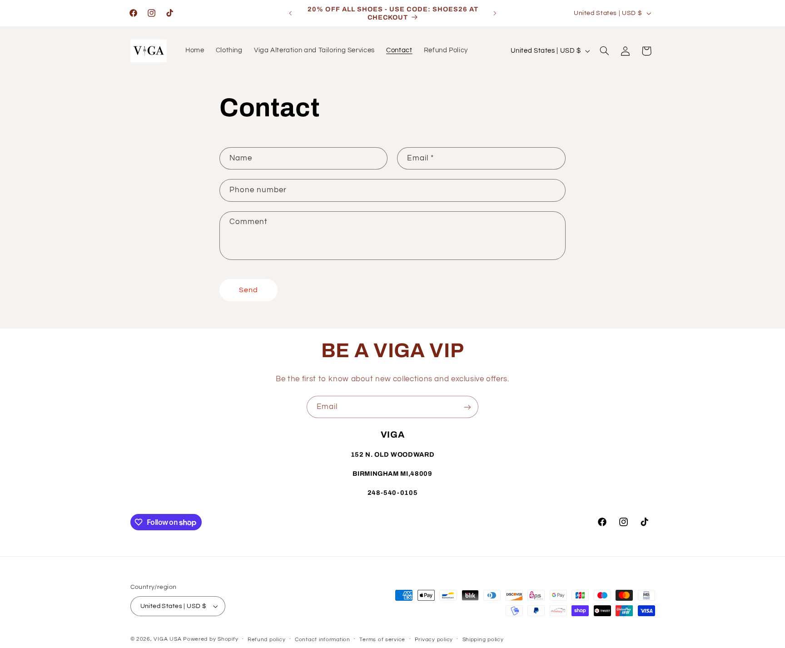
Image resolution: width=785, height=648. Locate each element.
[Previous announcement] (290, 13)
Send (248, 290)
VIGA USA (167, 639)
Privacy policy (434, 639)
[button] (604, 50)
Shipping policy (483, 639)
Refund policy (267, 639)
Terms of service (382, 639)
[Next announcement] (495, 13)
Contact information (322, 639)
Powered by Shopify (210, 639)
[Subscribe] (467, 407)
